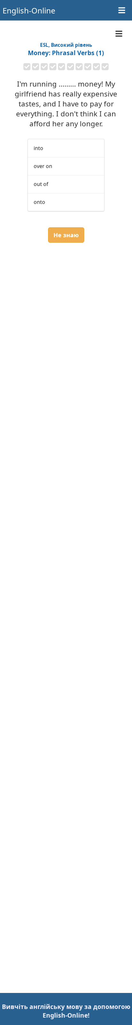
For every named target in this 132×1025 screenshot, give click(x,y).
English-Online (29, 10)
